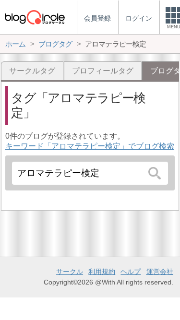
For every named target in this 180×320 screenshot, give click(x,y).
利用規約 (101, 271)
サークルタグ (32, 71)
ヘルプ (130, 271)
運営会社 (159, 271)
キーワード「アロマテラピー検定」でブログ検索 (89, 146)
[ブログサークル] (34, 17)
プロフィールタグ (102, 71)
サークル (69, 271)
